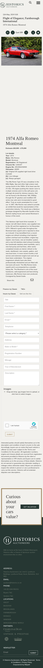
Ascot (6, 602)
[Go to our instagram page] (27, 280)
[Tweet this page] (23, 280)
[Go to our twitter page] (10, 562)
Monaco (7, 616)
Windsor (7, 619)
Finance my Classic (10, 289)
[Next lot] (26, 32)
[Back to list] (8, 32)
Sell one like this (25, 294)
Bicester (7, 606)
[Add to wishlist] (38, 32)
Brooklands (8, 609)
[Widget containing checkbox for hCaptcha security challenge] (21, 425)
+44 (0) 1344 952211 (11, 589)
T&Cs (23, 289)
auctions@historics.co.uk (12, 583)
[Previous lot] (13, 32)
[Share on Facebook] (18, 280)
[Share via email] (32, 280)
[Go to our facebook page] (5, 562)
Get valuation (30, 507)
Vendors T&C (8, 596)
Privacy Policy (27, 662)
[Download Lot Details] (33, 32)
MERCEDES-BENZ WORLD (13, 623)
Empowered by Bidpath (21, 664)
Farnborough (9, 613)
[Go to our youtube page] (15, 562)
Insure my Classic (9, 294)
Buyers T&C (7, 592)
